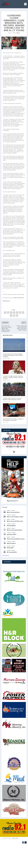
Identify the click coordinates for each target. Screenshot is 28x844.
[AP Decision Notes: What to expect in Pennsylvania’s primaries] (14, 410)
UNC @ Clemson (11, 543)
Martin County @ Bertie (13, 512)
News (18, 33)
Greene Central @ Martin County (16, 539)
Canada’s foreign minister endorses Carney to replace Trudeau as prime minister (13, 377)
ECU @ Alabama (11, 525)
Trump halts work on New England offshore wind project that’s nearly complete (13, 355)
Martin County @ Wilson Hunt (15, 521)
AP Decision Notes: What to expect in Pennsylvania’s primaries (13, 419)
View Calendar (5, 555)
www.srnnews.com (19, 297)
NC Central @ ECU (12, 552)
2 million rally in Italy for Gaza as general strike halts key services (12, 398)
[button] (14, 452)
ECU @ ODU (10, 547)
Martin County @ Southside (14, 530)
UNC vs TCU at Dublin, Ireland (15, 516)
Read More (6, 301)
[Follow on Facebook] (23, 842)
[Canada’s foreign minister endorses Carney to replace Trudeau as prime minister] (14, 367)
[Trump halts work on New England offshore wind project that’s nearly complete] (14, 345)
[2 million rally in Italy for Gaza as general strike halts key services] (14, 389)
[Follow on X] (26, 842)
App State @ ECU (11, 534)
